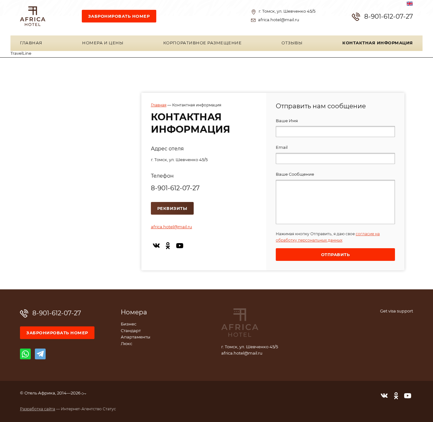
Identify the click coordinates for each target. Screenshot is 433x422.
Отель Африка (32, 16)
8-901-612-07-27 (388, 17)
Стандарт (131, 331)
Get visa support (396, 311)
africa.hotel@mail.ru (278, 20)
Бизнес (128, 324)
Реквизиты (172, 209)
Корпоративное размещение (202, 43)
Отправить (335, 255)
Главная (31, 43)
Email (282, 148)
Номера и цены (102, 43)
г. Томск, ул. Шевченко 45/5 (287, 11)
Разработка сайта (37, 409)
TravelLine (20, 54)
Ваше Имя (287, 121)
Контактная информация (377, 43)
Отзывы (291, 43)
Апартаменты (135, 337)
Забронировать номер (119, 17)
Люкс (126, 344)
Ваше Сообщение (295, 175)
